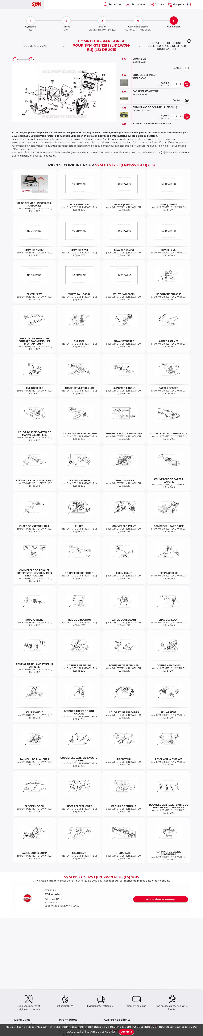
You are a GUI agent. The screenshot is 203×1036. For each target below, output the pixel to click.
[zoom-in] (31, 59)
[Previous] (65, 46)
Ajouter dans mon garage (160, 899)
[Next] (138, 46)
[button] (189, 41)
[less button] (172, 84)
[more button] (180, 84)
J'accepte (126, 1031)
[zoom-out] (15, 59)
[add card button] (187, 84)
